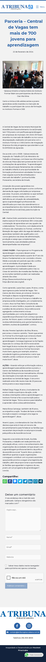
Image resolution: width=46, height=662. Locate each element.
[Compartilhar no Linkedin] (30, 481)
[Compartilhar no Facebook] (10, 481)
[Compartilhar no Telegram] (25, 481)
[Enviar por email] (35, 481)
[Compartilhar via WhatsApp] (5, 481)
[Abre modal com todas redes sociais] (40, 481)
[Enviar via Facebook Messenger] (15, 481)
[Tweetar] (20, 481)
